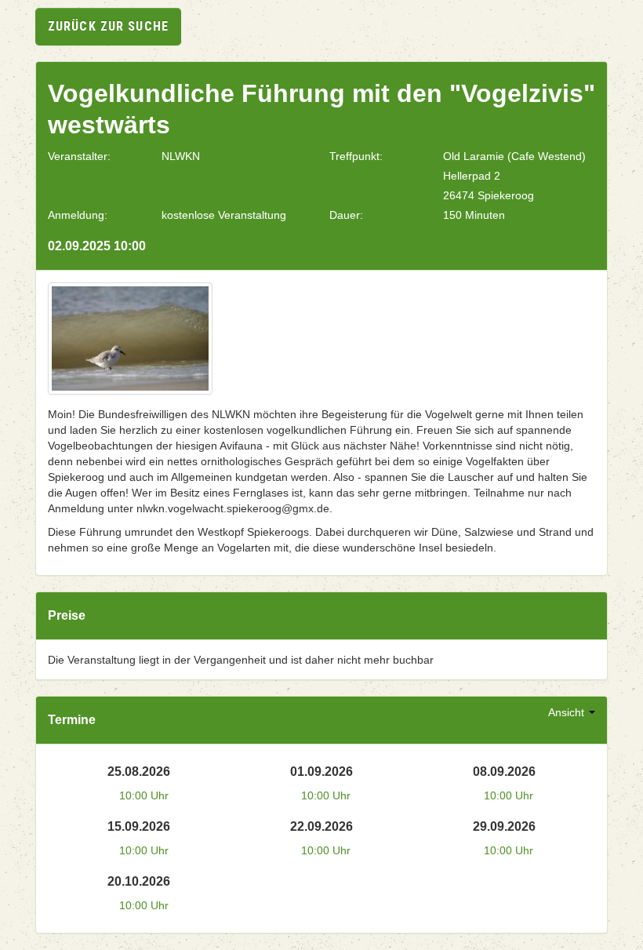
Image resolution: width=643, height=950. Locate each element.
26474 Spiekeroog (488, 195)
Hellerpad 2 (471, 175)
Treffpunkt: (356, 156)
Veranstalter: (79, 156)
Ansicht (567, 712)
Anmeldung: (77, 215)
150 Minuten (474, 215)
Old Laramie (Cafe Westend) (514, 156)
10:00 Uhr (144, 795)
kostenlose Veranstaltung (224, 215)
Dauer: (346, 215)
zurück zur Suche (108, 26)
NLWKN (181, 156)
